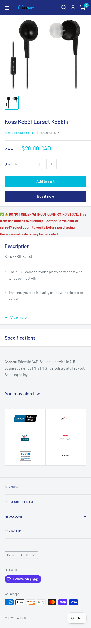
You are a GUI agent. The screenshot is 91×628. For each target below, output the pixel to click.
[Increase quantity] (51, 164)
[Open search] (63, 7)
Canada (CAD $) (17, 555)
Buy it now (45, 196)
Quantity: (12, 164)
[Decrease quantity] (27, 164)
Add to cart (45, 181)
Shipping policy (16, 375)
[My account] (73, 7)
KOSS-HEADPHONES (19, 133)
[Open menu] (7, 8)
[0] (82, 7)
